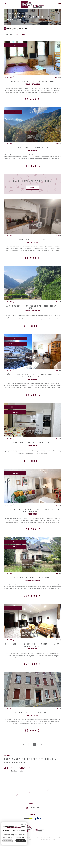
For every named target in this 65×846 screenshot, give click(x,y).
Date (23, 34)
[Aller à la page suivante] (41, 744)
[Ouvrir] (5, 4)
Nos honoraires (40, 838)
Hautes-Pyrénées (18, 771)
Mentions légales (52, 838)
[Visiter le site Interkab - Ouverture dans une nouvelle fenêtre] (28, 818)
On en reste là (20, 824)
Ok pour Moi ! (20, 841)
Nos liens (43, 839)
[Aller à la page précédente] (23, 744)
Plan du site (46, 838)
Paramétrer (7, 841)
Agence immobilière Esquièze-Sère (15, 13)
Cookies (53, 839)
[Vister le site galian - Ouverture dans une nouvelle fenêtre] (38, 818)
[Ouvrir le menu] (59, 4)
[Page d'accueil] (32, 4)
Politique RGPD (48, 839)
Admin (58, 838)
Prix (17, 34)
